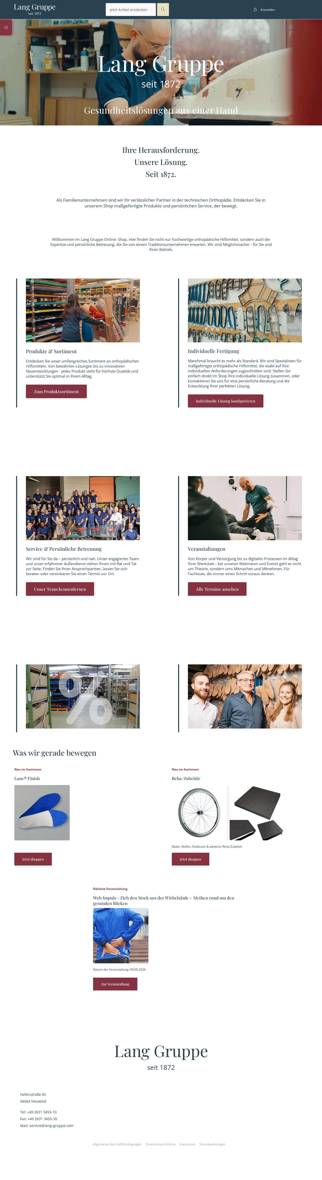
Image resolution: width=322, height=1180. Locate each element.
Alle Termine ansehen (217, 589)
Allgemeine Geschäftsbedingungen (117, 1144)
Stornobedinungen (212, 1144)
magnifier (163, 9)
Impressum (187, 1144)
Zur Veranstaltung (115, 984)
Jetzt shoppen (33, 859)
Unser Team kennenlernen (60, 589)
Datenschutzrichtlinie (161, 1144)
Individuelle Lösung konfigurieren (225, 400)
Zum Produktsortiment (56, 391)
